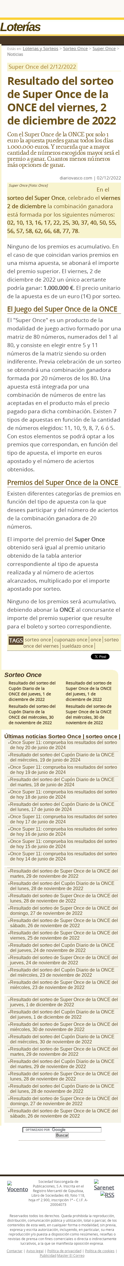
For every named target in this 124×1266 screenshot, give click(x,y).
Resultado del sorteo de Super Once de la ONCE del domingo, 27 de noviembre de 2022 (64, 911)
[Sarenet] (104, 1187)
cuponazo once (70, 639)
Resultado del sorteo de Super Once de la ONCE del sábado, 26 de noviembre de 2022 (64, 923)
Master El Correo (70, 1255)
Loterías (20, 27)
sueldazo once (77, 646)
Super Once (104, 48)
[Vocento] (17, 1189)
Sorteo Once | (66, 736)
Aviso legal (35, 1250)
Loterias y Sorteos (40, 48)
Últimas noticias (25, 736)
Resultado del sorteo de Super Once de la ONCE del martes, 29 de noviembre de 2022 (64, 874)
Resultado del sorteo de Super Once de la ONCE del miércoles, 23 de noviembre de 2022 (64, 985)
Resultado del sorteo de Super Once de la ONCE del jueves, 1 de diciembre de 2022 (89, 691)
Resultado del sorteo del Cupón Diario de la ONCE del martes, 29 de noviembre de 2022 (62, 1064)
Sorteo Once (75, 48)
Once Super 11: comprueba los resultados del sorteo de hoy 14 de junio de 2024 (63, 856)
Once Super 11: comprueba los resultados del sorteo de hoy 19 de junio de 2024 (63, 770)
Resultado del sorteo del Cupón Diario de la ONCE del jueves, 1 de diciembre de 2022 (32, 691)
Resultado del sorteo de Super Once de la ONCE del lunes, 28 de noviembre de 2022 (64, 898)
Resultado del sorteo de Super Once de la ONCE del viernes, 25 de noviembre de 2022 (64, 935)
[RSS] (107, 1195)
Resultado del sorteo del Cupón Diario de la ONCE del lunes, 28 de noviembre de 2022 (62, 886)
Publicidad (48, 1255)
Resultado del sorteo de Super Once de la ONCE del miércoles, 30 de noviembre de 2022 (89, 714)
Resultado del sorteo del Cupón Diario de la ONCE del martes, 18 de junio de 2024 (62, 782)
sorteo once (38, 639)
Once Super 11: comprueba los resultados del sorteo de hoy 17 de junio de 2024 (63, 819)
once (96, 639)
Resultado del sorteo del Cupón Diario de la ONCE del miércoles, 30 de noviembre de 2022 (32, 714)
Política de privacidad (64, 1250)
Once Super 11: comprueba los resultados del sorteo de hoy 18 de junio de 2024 (63, 794)
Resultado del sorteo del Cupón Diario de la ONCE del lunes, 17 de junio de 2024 (62, 807)
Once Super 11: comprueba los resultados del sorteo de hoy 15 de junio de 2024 (63, 844)
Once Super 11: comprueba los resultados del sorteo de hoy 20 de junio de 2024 (63, 745)
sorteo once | (103, 736)
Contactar (14, 1250)
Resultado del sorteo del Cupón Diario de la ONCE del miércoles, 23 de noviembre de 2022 (62, 972)
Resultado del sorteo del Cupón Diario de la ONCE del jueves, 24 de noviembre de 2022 (62, 948)
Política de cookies (99, 1250)
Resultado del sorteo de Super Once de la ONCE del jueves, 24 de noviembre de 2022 (64, 960)
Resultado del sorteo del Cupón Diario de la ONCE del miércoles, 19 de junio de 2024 (62, 757)
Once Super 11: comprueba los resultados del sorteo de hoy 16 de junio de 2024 (63, 832)
